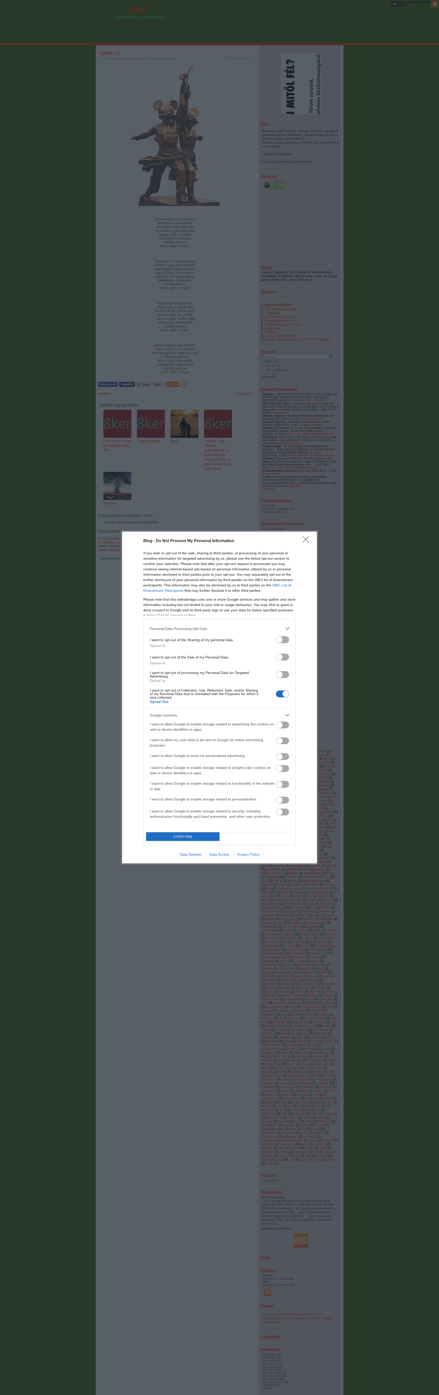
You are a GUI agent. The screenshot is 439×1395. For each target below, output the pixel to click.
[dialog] (219, 697)
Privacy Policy (248, 854)
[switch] (282, 639)
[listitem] (219, 628)
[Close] (307, 541)
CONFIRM (183, 837)
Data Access (219, 854)
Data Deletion (191, 854)
